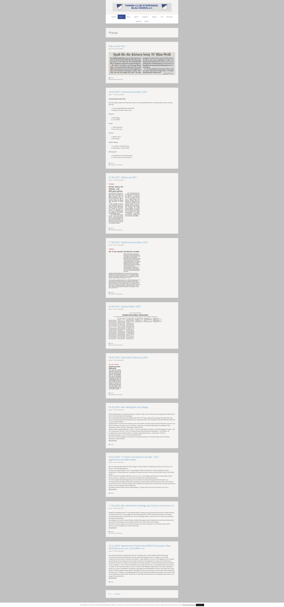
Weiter (119, 594)
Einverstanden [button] (200, 605)
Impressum (138, 21)
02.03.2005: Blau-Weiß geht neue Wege (128, 407)
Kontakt (146, 21)
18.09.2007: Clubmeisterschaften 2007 (128, 91)
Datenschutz (169, 17)
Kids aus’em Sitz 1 (117, 46)
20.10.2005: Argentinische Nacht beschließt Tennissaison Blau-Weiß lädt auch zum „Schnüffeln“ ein (140, 547)
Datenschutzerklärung (189, 605)
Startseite (113, 17)
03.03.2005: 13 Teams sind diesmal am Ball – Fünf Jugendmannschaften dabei (133, 458)
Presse (112, 78)
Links (162, 17)
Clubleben (144, 17)
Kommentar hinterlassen (116, 79)
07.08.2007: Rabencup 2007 (123, 177)
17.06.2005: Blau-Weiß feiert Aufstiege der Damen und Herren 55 (141, 505)
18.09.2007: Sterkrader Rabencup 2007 (128, 357)
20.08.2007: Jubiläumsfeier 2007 (125, 306)
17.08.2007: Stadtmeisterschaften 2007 (128, 242)
